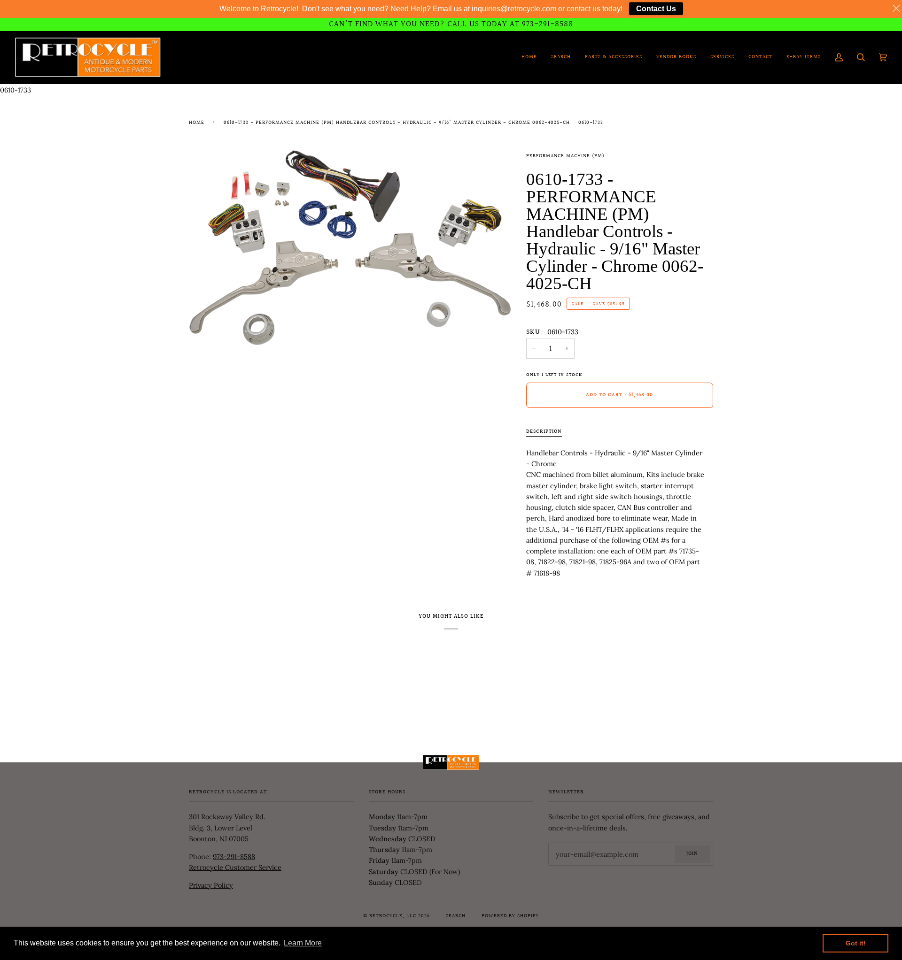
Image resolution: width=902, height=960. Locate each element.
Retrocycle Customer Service (235, 867)
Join (692, 854)
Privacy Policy (211, 885)
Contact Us (656, 9)
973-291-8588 (234, 856)
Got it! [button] (856, 943)
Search (456, 916)
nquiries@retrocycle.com (515, 9)
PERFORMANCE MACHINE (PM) (565, 156)
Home (196, 123)
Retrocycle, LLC (392, 916)
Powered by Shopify (510, 916)
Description (544, 432)
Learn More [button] (303, 943)
